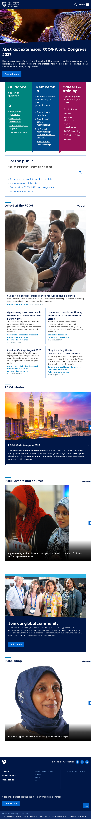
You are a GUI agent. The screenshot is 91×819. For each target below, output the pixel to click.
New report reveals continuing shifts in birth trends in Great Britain (65, 315)
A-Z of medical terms (21, 191)
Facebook (77, 762)
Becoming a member (43, 114)
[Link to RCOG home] (11, 4)
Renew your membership (44, 143)
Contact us (8, 779)
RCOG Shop (8, 775)
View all (81, 206)
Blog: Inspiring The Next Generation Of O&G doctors (64, 352)
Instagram (82, 762)
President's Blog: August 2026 (24, 350)
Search (75, 4)
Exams (67, 113)
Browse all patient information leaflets (31, 179)
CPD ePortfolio (72, 135)
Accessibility (9, 816)
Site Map (82, 816)
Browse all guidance (15, 113)
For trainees (70, 109)
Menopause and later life (23, 183)
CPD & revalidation (70, 126)
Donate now (11, 803)
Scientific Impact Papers (18, 127)
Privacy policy (22, 816)
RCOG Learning (72, 131)
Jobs (4, 771)
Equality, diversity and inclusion (62, 816)
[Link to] (45, 251)
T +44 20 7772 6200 (75, 771)
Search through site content (10, 106)
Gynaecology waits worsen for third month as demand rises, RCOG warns (24, 315)
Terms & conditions (38, 816)
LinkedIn (87, 762)
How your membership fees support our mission (46, 133)
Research (69, 139)
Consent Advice (18, 132)
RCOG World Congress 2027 (24, 445)
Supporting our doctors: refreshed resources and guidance (41, 295)
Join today (16, 644)
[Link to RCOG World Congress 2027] (48, 416)
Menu (82, 4)
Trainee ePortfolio (69, 119)
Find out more (12, 74)
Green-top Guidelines (15, 120)
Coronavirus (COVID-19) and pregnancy (32, 187)
